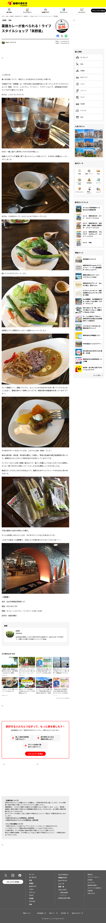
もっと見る (97, 375)
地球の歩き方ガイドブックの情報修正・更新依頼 (22, 820)
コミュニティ (82, 12)
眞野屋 (5, 597)
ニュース (61, 884)
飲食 (79, 174)
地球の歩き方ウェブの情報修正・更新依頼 (20, 818)
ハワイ (82, 84)
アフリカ (83, 110)
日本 (7, 16)
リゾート (83, 90)
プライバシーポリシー (94, 877)
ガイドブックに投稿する (94, 888)
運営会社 (90, 874)
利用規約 (90, 880)
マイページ (63, 895)
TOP (3, 16)
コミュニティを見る (98, 11)
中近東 (82, 104)
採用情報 (90, 890)
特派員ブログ (45, 12)
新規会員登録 (64, 892)
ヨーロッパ (84, 57)
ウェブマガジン (27, 12)
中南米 (82, 71)
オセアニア (84, 77)
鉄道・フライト (89, 192)
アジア (82, 97)
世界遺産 (89, 183)
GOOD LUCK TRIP (64, 898)
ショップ (98, 192)
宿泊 (98, 174)
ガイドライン (91, 882)
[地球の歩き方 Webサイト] (17, 3)
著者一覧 (61, 887)
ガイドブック (63, 12)
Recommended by (60, 698)
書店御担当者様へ (93, 885)
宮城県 (11, 16)
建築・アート (89, 174)
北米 (81, 64)
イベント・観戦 (79, 183)
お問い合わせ (91, 893)
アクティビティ (79, 192)
